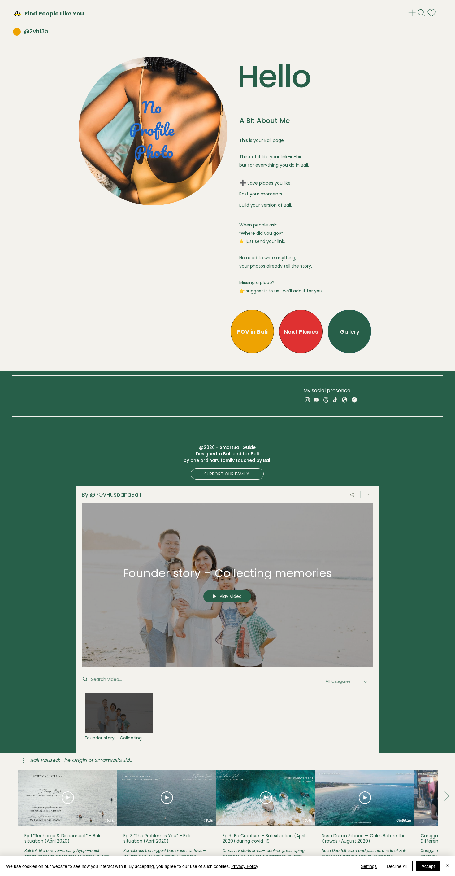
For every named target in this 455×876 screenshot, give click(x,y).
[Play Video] (118, 717)
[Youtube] (316, 400)
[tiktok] (335, 400)
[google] (344, 400)
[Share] (352, 494)
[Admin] (413, 13)
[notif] (432, 13)
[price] (354, 400)
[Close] (447, 866)
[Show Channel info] (367, 494)
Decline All (397, 866)
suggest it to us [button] (262, 291)
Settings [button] (369, 866)
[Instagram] (307, 400)
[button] (243, 182)
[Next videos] (446, 796)
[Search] (422, 13)
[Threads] (326, 400)
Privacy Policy (244, 866)
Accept (428, 866)
